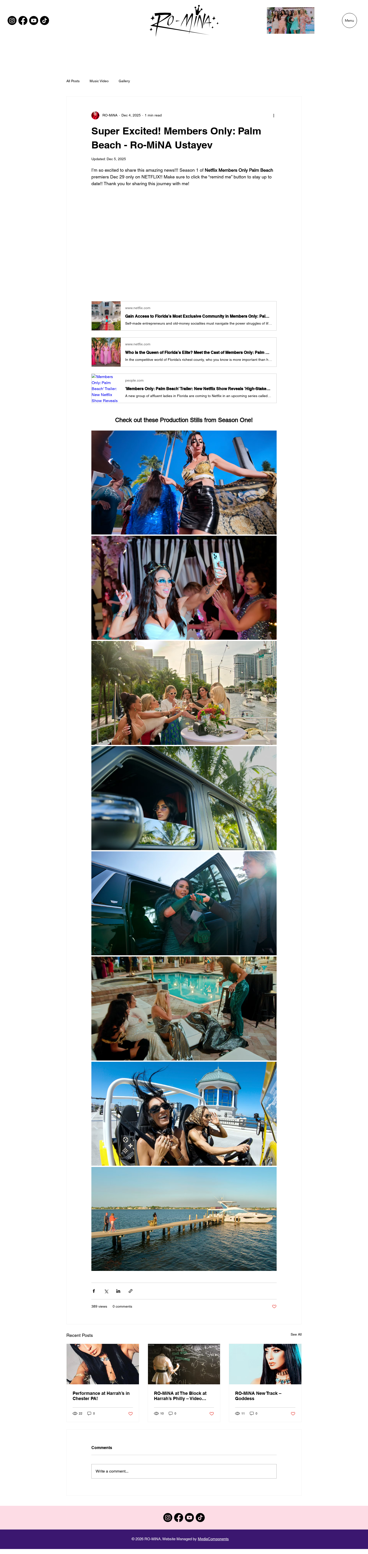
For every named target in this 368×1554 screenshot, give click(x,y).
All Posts (73, 81)
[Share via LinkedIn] (118, 1291)
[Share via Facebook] (93, 1291)
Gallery (124, 81)
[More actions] (274, 115)
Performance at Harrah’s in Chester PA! (101, 1396)
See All (296, 1334)
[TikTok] (44, 20)
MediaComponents (213, 1539)
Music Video (99, 81)
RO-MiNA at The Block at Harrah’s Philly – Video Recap (180, 1396)
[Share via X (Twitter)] (106, 1291)
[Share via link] (130, 1291)
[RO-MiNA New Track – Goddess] (265, 1364)
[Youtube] (33, 20)
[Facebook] (22, 20)
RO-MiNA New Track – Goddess (258, 1396)
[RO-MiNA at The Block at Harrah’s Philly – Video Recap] (184, 1364)
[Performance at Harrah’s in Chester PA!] (103, 1364)
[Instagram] (12, 20)
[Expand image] (184, 482)
